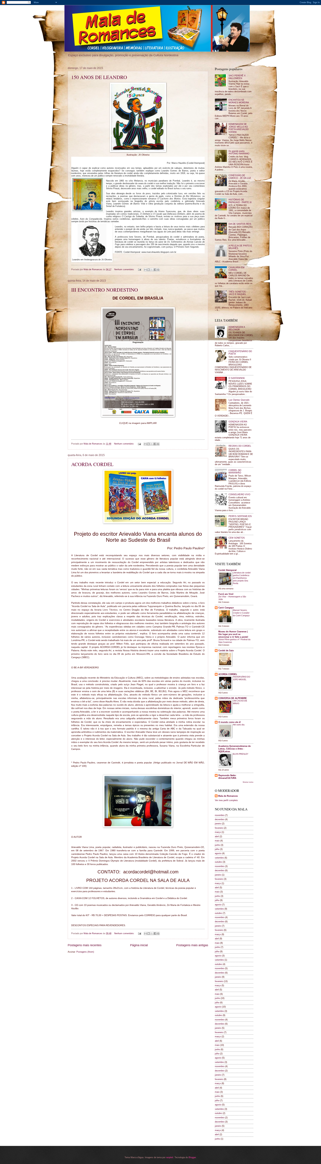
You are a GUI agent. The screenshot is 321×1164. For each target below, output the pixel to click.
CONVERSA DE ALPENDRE (232, 698)
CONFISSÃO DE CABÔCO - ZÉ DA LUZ (240, 176)
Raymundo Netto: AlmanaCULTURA (227, 776)
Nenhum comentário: (124, 269)
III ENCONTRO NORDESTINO (104, 289)
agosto (218, 853)
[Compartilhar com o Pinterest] (158, 269)
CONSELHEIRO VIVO (239, 494)
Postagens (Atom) (85, 952)
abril (217, 836)
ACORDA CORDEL (92, 464)
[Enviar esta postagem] (139, 269)
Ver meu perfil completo (226, 800)
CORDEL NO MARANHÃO (235, 471)
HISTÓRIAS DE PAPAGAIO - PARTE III (240, 200)
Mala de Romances (228, 796)
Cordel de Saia (226, 650)
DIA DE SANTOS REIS (240, 224)
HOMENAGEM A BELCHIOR (237, 328)
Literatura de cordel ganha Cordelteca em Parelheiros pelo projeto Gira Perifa (242, 578)
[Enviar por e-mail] (145, 269)
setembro (219, 857)
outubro (218, 862)
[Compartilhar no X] (151, 269)
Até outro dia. (239, 725)
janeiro (218, 823)
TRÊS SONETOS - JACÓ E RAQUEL (238, 292)
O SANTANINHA (237, 378)
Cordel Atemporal (227, 570)
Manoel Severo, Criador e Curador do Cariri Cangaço (241, 613)
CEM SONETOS (237, 538)
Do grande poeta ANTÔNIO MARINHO (239, 152)
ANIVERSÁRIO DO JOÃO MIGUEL (241, 678)
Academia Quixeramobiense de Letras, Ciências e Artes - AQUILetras (234, 749)
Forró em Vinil (225, 594)
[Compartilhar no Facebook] (155, 269)
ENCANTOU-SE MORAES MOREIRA (239, 101)
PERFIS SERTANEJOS (240, 516)
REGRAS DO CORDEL (240, 446)
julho (217, 849)
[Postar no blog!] (148, 269)
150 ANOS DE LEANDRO (99, 77)
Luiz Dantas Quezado (239, 400)
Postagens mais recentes (84, 945)
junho (217, 845)
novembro (219, 815)
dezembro (219, 819)
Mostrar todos (248, 782)
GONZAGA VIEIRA (238, 421)
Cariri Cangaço (226, 607)
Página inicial (139, 945)
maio (217, 840)
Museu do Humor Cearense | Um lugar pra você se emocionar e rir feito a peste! (233, 634)
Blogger (192, 1157)
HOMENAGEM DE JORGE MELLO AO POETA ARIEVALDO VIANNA (239, 128)
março (218, 832)
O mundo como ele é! (229, 722)
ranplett (169, 1157)
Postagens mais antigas (192, 945)
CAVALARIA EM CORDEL (236, 268)
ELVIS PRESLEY (240, 754)
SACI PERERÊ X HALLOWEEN (237, 76)
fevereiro (219, 828)
